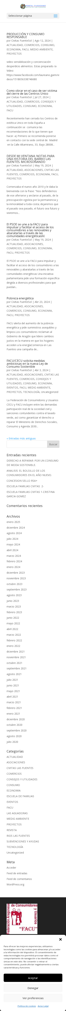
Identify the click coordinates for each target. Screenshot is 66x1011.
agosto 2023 (14, 595)
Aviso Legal (43, 1006)
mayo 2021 (13, 691)
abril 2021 (12, 696)
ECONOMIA (14, 49)
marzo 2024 (14, 555)
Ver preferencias (33, 998)
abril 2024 (12, 550)
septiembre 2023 (17, 589)
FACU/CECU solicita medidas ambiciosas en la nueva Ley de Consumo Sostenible (27, 364)
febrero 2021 (14, 708)
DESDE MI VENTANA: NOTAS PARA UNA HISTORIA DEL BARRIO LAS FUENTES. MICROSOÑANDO (30, 159)
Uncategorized (49, 392)
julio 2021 (12, 679)
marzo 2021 (14, 702)
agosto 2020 (14, 736)
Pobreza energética (20, 298)
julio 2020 (12, 742)
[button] (60, 939)
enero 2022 (13, 646)
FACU (25, 49)
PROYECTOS (14, 53)
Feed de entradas (17, 873)
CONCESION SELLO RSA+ (22, 480)
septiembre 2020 (17, 730)
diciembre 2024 (16, 527)
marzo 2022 (14, 634)
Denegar (32, 988)
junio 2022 (13, 617)
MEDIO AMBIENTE (41, 49)
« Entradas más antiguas (21, 438)
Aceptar (33, 978)
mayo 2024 (13, 544)
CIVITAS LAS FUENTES (20, 768)
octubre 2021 (14, 663)
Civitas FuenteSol (21, 40)
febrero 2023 (14, 612)
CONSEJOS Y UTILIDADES (22, 779)
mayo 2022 (13, 623)
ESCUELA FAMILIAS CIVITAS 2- (25, 486)
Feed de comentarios (19, 879)
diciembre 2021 (16, 651)
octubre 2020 (14, 724)
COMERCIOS (31, 45)
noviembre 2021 (16, 657)
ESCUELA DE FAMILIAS (20, 796)
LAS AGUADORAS (17, 813)
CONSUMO (47, 45)
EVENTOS (12, 387)
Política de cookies (27, 1006)
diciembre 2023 (16, 572)
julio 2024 (12, 538)
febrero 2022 (14, 640)
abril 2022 (12, 629)
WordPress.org (15, 884)
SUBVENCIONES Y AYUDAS (23, 841)
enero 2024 (13, 567)
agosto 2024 (14, 533)
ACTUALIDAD (15, 45)
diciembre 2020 (16, 719)
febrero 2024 (14, 561)
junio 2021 (13, 685)
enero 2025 (13, 522)
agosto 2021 (14, 674)
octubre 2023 (14, 584)
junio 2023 (13, 601)
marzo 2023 (14, 606)
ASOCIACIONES (33, 170)
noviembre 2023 (16, 578)
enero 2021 (13, 713)
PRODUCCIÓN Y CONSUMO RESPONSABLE (25, 35)
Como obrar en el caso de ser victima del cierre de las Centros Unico (32, 92)
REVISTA (12, 830)
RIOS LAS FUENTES (18, 835)
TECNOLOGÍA (31, 392)
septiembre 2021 (17, 668)
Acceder (11, 867)
